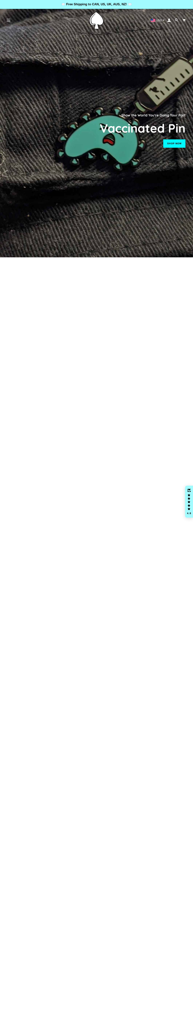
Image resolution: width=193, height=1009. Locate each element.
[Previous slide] (8, 1004)
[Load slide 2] (94, 1004)
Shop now (174, 143)
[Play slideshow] (174, 1004)
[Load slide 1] (91, 1004)
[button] (189, 502)
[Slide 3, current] (98, 1004)
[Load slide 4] (102, 1004)
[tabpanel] (96, 128)
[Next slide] (185, 1004)
